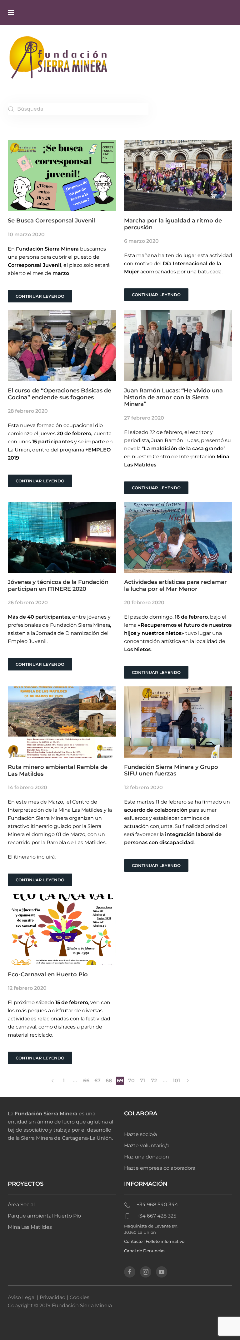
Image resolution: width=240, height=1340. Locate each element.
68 (109, 1080)
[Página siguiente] (187, 1081)
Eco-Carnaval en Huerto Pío (48, 974)
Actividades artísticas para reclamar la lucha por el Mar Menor (175, 585)
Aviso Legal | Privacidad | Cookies (48, 1297)
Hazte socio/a (140, 1134)
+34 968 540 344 (157, 1205)
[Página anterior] (52, 1081)
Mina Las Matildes (30, 1227)
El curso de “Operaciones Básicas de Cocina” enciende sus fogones (59, 394)
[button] (11, 12)
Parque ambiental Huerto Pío (44, 1216)
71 (142, 1080)
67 (97, 1080)
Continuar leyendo (40, 296)
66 (86, 1080)
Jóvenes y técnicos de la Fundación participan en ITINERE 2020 (58, 585)
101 (176, 1080)
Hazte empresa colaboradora (159, 1168)
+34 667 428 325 (156, 1216)
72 (154, 1080)
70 (131, 1080)
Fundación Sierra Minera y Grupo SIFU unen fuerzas (171, 770)
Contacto (133, 1241)
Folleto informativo (165, 1241)
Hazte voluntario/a (146, 1145)
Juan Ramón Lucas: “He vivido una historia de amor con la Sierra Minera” (173, 397)
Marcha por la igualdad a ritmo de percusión (173, 224)
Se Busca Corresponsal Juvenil (51, 220)
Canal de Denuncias (144, 1250)
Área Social (21, 1205)
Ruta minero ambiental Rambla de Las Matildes (58, 770)
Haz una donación (146, 1157)
